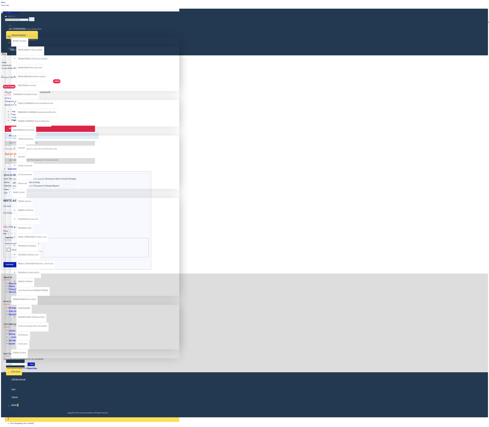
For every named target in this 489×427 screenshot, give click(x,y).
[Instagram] (9, 391)
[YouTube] (9, 397)
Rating (5, 231)
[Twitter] (9, 385)
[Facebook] (9, 378)
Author (4, 62)
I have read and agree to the (21, 368)
